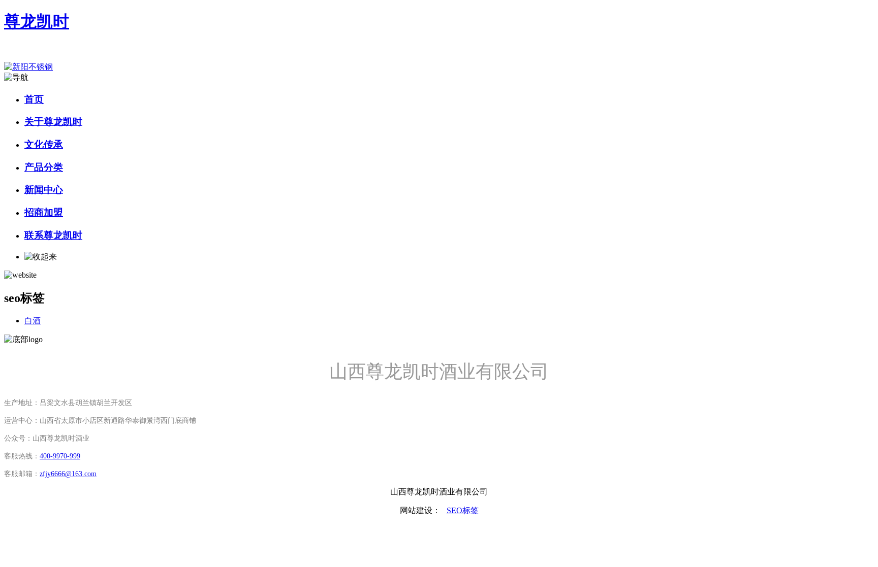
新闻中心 (43, 189)
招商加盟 (43, 212)
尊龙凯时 (36, 21)
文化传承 (43, 144)
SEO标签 (463, 510)
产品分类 (43, 167)
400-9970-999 (60, 456)
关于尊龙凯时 (53, 121)
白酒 (32, 320)
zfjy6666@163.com (68, 474)
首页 (34, 99)
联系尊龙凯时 (53, 235)
